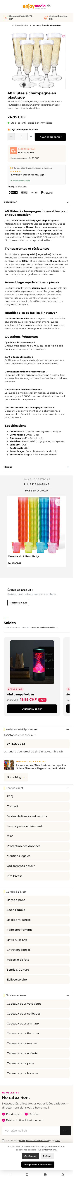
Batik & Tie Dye (17, 940)
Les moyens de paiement (24, 826)
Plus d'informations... (47, 1149)
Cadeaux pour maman (22, 1043)
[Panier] (45, 1175)
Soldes (10, 623)
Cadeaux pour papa (20, 1063)
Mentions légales (18, 856)
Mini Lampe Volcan (20, 694)
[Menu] (10, 1175)
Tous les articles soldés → (44, 627)
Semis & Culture (18, 969)
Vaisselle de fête (18, 959)
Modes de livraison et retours (27, 816)
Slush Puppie (16, 910)
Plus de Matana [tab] (37, 484)
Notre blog (14, 777)
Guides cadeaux (16, 995)
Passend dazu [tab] (36, 490)
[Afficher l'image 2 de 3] (29, 84)
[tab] (37, 202)
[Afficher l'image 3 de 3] (35, 84)
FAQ (10, 796)
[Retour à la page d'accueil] (36, 6)
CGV (10, 836)
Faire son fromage (19, 929)
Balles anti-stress (19, 919)
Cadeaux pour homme (22, 1073)
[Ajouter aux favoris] (63, 36)
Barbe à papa (16, 900)
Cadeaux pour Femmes (23, 1033)
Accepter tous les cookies (38, 1164)
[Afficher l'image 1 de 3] (23, 84)
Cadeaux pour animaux (23, 1023)
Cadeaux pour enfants (22, 1053)
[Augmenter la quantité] (31, 136)
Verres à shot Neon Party (23, 556)
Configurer (30, 1156)
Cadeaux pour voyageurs (24, 1003)
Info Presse (15, 876)
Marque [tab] (8, 467)
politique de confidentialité (34, 1140)
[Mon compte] (62, 1175)
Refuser (47, 1156)
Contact (12, 806)
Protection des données (23, 846)
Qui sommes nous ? (21, 866)
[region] (36, 60)
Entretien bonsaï (18, 949)
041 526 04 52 (16, 743)
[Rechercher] (27, 1175)
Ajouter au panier (50, 137)
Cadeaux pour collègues (24, 1013)
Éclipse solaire (17, 979)
